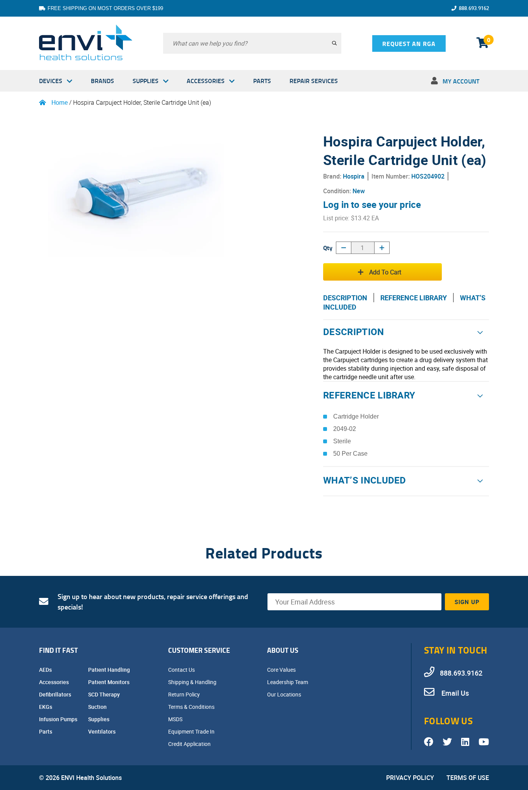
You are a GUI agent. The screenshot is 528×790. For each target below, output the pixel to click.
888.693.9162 (474, 8)
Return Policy (184, 694)
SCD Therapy (104, 694)
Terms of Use (467, 777)
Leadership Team (288, 682)
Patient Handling (109, 669)
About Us (282, 650)
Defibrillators (55, 694)
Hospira (353, 176)
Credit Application (190, 743)
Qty (327, 247)
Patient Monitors (109, 682)
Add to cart (385, 272)
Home (59, 102)
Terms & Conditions (192, 706)
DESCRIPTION (345, 297)
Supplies (145, 80)
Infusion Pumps (58, 719)
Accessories (206, 80)
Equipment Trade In (192, 731)
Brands (102, 80)
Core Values (282, 669)
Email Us (454, 693)
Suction (98, 706)
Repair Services (314, 80)
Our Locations (284, 694)
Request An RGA (409, 43)
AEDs (46, 669)
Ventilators (102, 731)
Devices (50, 80)
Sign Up (467, 602)
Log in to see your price (372, 204)
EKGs (46, 706)
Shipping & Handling (193, 682)
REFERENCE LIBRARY (413, 297)
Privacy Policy (410, 777)
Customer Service (199, 650)
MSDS (176, 719)
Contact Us (182, 669)
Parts (262, 80)
